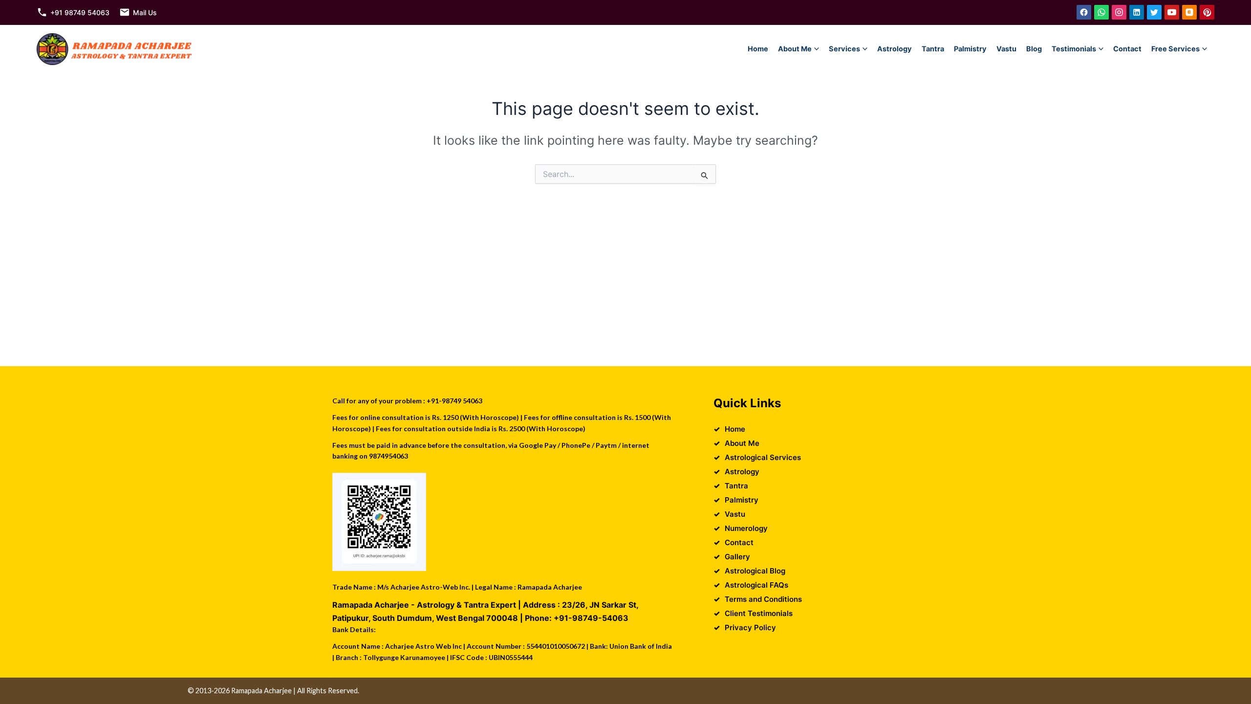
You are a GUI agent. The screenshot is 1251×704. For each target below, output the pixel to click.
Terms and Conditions (763, 599)
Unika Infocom (765, 690)
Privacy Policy (750, 627)
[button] (816, 48)
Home (758, 48)
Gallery (737, 556)
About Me (795, 48)
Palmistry (970, 48)
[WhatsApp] (1101, 12)
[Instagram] (1119, 12)
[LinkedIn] (1136, 12)
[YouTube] (1172, 12)
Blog (1034, 48)
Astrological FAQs (756, 585)
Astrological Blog (755, 570)
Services (844, 48)
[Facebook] (1084, 12)
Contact (1127, 48)
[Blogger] (1189, 12)
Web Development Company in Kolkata (857, 690)
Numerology (746, 528)
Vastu (1006, 48)
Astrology (894, 48)
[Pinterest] (1207, 12)
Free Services (1175, 48)
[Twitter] (1154, 12)
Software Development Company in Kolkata (994, 690)
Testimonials (1074, 48)
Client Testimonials (759, 613)
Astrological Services (763, 457)
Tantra (933, 48)
